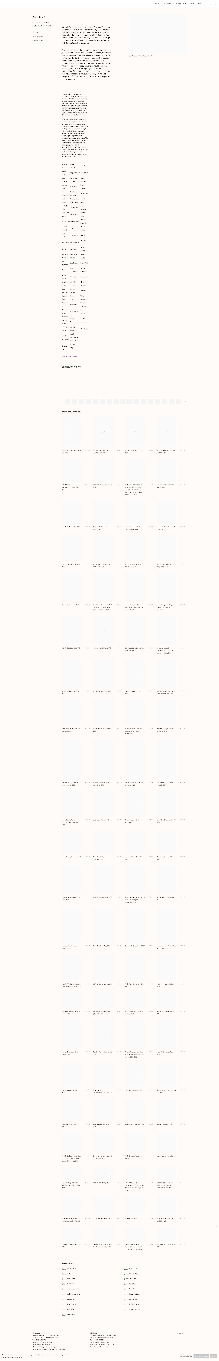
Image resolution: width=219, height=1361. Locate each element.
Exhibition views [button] (38, 36)
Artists (163, 3)
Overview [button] (35, 32)
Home (157, 3)
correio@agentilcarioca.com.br (42, 1344)
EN (214, 3)
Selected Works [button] (38, 40)
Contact (199, 3)
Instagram (177, 1333)
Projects (185, 3)
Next (185, 402)
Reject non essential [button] (201, 1356)
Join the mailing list (180, 1333)
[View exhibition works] (157, 15)
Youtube (183, 1333)
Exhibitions (170, 3)
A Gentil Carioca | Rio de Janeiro (42, 25)
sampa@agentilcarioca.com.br (100, 1342)
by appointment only (58, 1349)
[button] (67, 401)
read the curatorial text (69, 356)
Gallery (192, 3)
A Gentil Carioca (6, 3)
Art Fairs (178, 3)
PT (210, 3)
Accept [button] (213, 1356)
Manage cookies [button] (186, 1356)
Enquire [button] (86, 450)
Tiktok (185, 1333)
